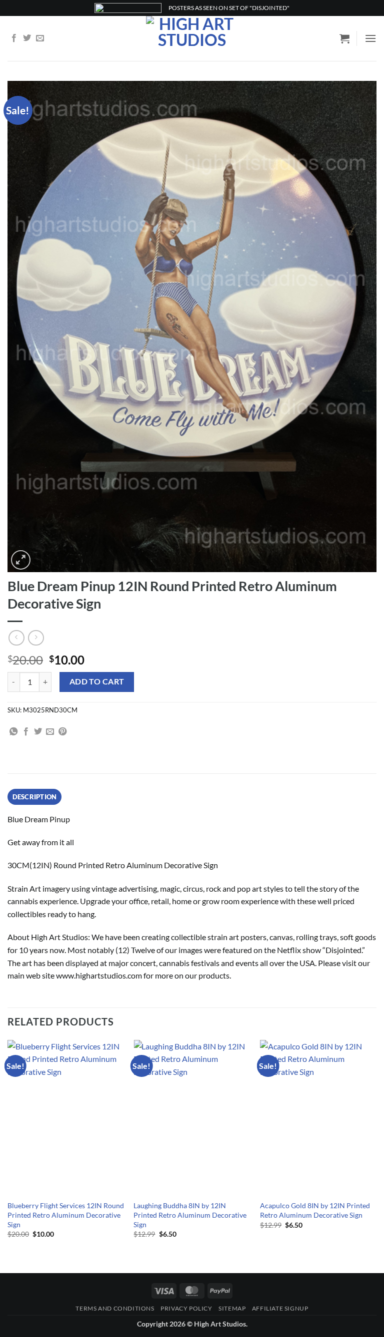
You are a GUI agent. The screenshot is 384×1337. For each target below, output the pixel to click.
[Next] (376, 1148)
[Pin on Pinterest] (62, 731)
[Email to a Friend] (50, 731)
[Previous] (8, 1148)
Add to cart (97, 681)
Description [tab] (34, 797)
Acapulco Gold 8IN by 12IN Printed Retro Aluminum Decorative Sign (315, 1210)
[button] (345, 38)
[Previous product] (36, 638)
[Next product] (16, 638)
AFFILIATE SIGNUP (280, 1308)
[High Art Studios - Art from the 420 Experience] (192, 38)
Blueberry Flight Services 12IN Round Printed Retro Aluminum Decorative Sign (66, 1214)
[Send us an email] (40, 38)
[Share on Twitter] (38, 731)
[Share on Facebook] (26, 731)
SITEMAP (232, 1308)
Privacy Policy (186, 1308)
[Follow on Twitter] (27, 38)
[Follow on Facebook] (14, 38)
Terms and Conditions (115, 1308)
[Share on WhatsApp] (14, 731)
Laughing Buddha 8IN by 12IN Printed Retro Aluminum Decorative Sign (190, 1214)
